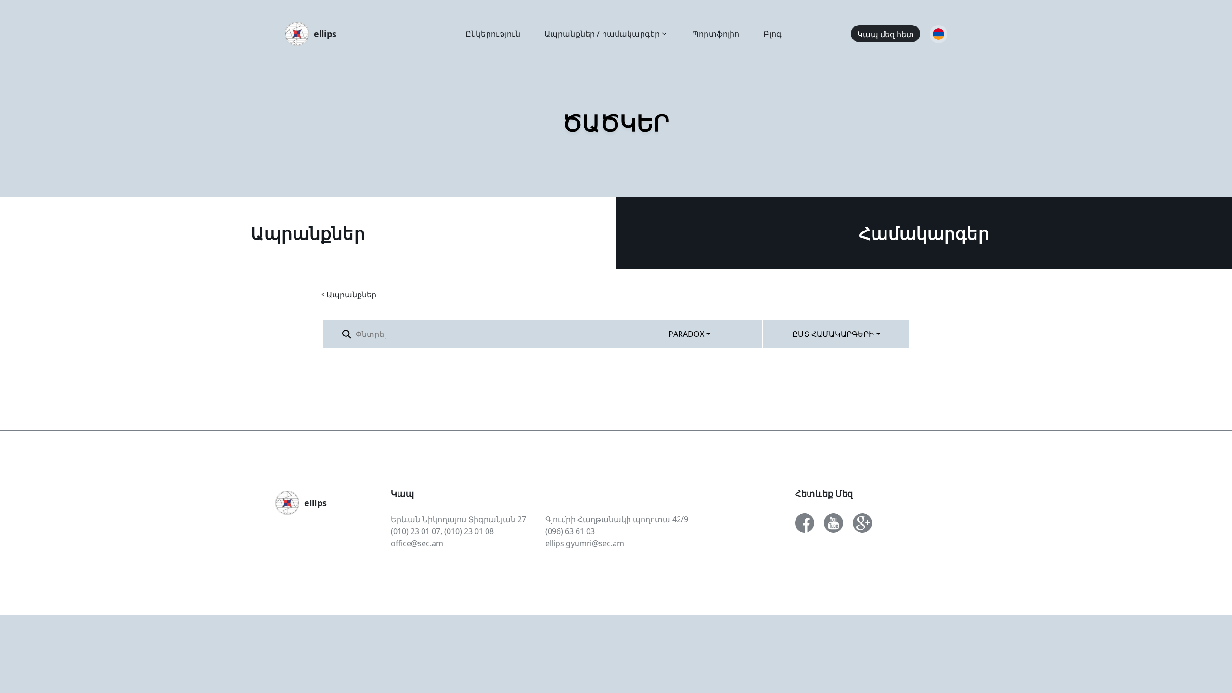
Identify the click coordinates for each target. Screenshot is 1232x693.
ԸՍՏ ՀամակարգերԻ (833, 334)
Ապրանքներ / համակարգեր (602, 33)
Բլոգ (772, 33)
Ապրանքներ (308, 233)
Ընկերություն (492, 33)
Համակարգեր (924, 233)
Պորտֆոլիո (716, 33)
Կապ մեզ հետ (885, 34)
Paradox (686, 334)
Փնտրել (591, 333)
